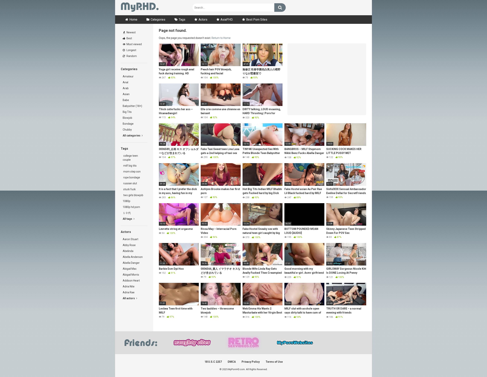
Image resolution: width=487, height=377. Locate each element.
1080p (126, 201)
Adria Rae (128, 292)
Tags (182, 19)
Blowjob (127, 117)
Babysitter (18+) (132, 105)
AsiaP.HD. (226, 19)
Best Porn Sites (256, 19)
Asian (126, 94)
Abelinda (128, 251)
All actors (129, 298)
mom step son (132, 171)
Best (129, 38)
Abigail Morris (131, 274)
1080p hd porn (131, 207)
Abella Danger (131, 262)
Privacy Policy (251, 361)
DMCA (232, 361)
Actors (203, 19)
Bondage (128, 123)
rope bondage (131, 177)
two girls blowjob (133, 195)
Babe (126, 100)
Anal (125, 82)
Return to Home (221, 37)
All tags (128, 218)
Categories (158, 19)
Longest (131, 50)
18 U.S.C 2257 (213, 361)
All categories (132, 135)
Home (133, 19)
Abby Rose (129, 245)
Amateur (128, 76)
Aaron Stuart (130, 239)
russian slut (130, 183)
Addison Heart (131, 280)
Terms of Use (274, 361)
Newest (131, 32)
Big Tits (127, 111)
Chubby (127, 129)
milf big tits (130, 165)
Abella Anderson (133, 256)
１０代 (127, 212)
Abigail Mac (130, 268)
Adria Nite (128, 286)
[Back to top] (474, 365)
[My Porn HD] (140, 7)
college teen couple (130, 157)
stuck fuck (129, 189)
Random (131, 56)
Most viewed (134, 44)
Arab (126, 88)
